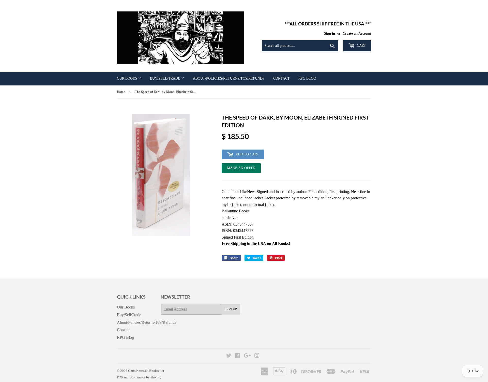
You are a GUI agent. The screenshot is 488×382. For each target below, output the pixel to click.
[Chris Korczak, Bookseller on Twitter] (228, 356)
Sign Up (231, 309)
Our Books (127, 78)
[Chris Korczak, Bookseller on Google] (247, 356)
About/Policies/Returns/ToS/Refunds (229, 78)
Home (121, 92)
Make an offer (241, 169)
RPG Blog (307, 78)
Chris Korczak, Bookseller (146, 371)
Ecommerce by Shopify (145, 377)
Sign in (329, 33)
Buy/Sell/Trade (165, 78)
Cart (361, 45)
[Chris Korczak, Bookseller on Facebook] (237, 356)
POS (120, 377)
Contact (281, 78)
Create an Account (357, 33)
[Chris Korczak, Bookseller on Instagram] (257, 356)
